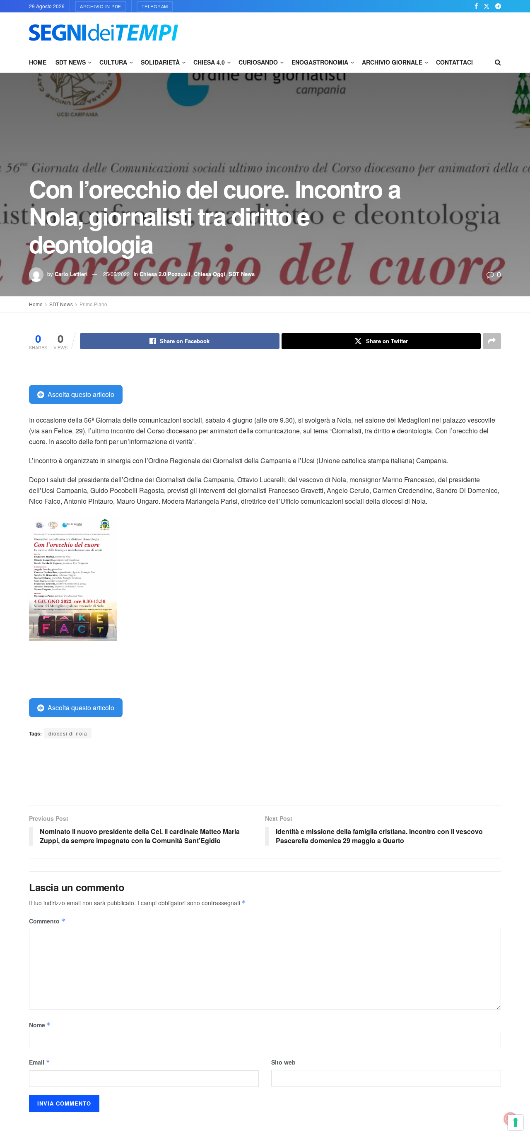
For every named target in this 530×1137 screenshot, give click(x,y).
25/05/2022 (116, 274)
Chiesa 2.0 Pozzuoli (165, 274)
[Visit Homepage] (103, 32)
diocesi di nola (67, 733)
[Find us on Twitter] (486, 6)
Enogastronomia (320, 62)
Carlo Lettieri (71, 274)
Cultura (113, 62)
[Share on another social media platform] (492, 341)
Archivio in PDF (100, 6)
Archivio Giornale (392, 62)
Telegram (155, 6)
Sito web (283, 1062)
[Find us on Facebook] (476, 6)
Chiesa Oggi (209, 274)
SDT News (70, 62)
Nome (40, 1025)
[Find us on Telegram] (498, 6)
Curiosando (258, 62)
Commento (47, 921)
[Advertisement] (350, 31)
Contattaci (454, 62)
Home (37, 62)
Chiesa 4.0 (209, 62)
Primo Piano (93, 304)
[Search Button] (498, 62)
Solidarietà (160, 62)
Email (39, 1062)
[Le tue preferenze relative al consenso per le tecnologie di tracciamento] (515, 1122)
